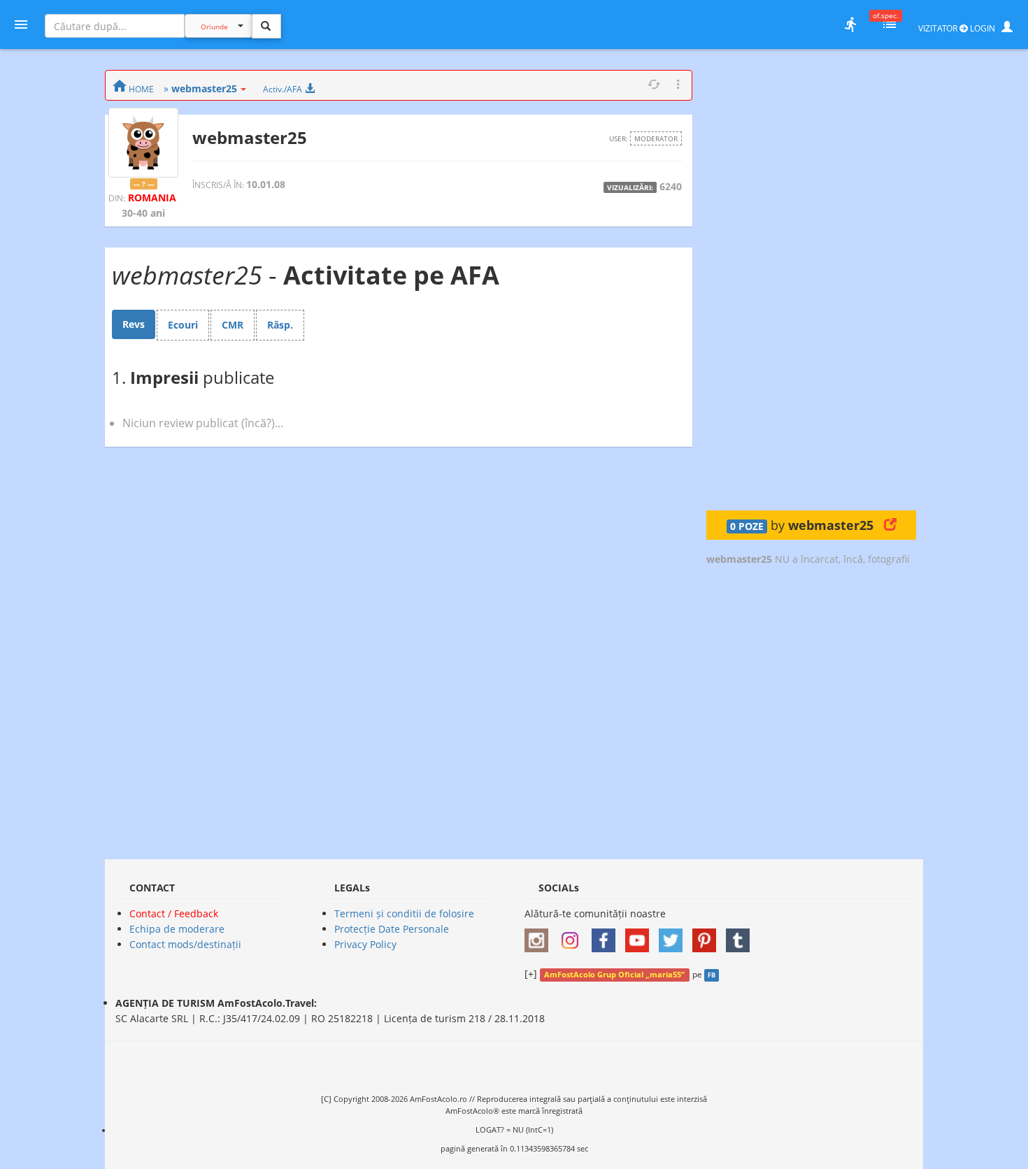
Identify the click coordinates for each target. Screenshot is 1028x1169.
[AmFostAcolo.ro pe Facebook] (607, 935)
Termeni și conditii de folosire (404, 913)
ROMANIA (152, 197)
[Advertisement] (811, 279)
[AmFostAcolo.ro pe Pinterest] (707, 935)
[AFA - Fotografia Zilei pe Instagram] (573, 935)
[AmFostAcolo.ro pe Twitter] (674, 935)
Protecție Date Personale (391, 928)
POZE (747, 526)
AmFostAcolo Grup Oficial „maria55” (614, 975)
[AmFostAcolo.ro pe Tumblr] (741, 935)
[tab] (133, 324)
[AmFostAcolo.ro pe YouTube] (640, 935)
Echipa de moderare (176, 928)
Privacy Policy (365, 944)
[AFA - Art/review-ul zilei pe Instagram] (539, 935)
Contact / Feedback (173, 913)
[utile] (850, 24)
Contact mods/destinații (185, 944)
